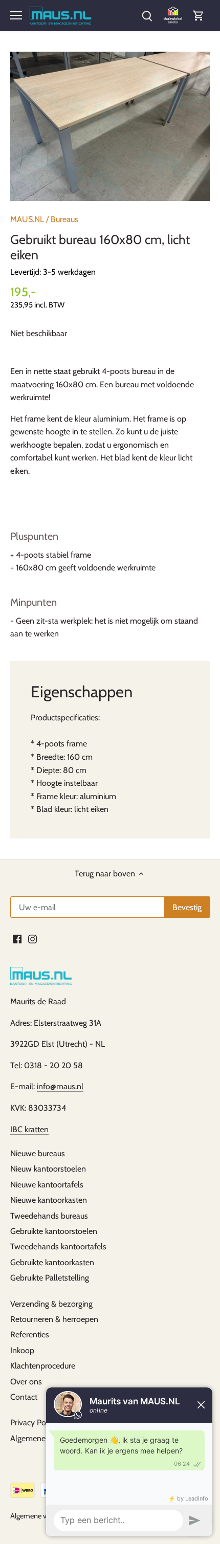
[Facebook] (17, 938)
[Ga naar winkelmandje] (198, 16)
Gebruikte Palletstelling (49, 1278)
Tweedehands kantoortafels (58, 1246)
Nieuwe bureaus (37, 1153)
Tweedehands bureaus (49, 1216)
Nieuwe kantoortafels (46, 1184)
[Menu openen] (16, 15)
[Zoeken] (147, 16)
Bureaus (64, 219)
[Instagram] (32, 938)
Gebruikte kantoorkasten (52, 1262)
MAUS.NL (27, 219)
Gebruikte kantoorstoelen (53, 1231)
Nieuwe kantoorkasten (48, 1200)
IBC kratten (29, 1129)
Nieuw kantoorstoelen (48, 1169)
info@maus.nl (60, 1086)
